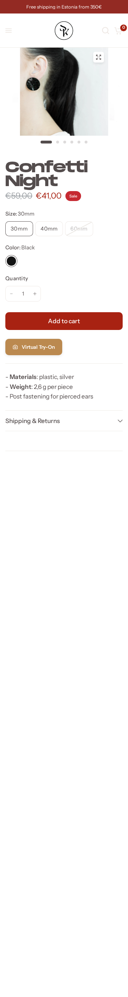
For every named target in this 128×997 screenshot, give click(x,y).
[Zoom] (98, 57)
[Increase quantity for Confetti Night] (35, 293)
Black (11, 261)
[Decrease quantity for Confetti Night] (11, 293)
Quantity (16, 278)
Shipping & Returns (32, 420)
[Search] (106, 30)
